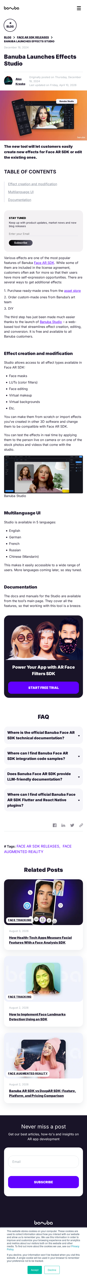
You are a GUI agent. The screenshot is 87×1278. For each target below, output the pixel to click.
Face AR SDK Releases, (39, 846)
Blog (10, 26)
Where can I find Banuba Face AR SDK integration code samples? (37, 756)
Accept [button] (34, 1270)
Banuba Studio (51, 322)
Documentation (19, 200)
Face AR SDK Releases (33, 37)
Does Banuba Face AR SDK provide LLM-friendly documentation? (39, 776)
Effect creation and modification (32, 184)
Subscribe (20, 242)
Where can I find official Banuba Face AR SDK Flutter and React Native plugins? (41, 799)
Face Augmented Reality (28, 1073)
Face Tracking (20, 920)
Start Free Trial (43, 688)
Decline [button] (52, 1270)
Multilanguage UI (21, 192)
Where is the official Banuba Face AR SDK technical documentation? (41, 735)
